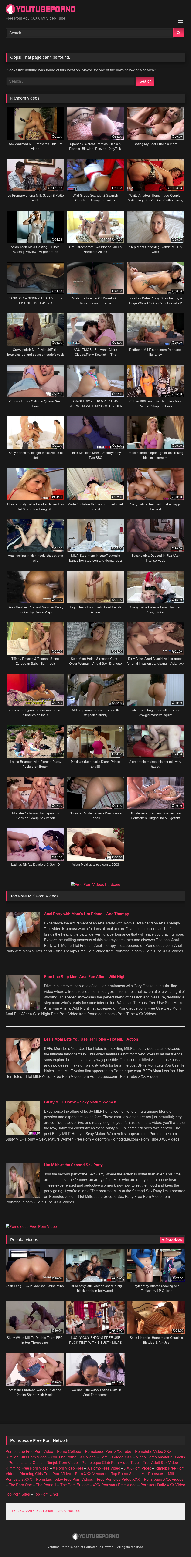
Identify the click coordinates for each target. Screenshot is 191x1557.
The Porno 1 (46, 1485)
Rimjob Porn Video (62, 1463)
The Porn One (20, 1485)
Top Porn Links (46, 1494)
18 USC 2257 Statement (33, 1511)
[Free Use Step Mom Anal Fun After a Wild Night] (22, 1009)
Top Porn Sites (18, 1494)
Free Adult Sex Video (160, 1463)
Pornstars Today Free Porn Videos (64, 1479)
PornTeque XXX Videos (163, 1479)
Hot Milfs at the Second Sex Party (73, 1165)
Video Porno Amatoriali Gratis (160, 1457)
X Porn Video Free (68, 1468)
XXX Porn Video (137, 1468)
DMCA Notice (68, 1511)
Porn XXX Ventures (91, 1474)
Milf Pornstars (152, 1474)
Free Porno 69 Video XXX (118, 1479)
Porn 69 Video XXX (116, 1457)
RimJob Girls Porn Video (26, 1457)
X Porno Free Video (103, 1468)
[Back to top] (176, 1543)
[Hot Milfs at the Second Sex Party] (22, 1197)
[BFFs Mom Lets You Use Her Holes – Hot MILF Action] (22, 1071)
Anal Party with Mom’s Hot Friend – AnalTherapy (86, 914)
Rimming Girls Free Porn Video (45, 1474)
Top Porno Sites (124, 1474)
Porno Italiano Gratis (25, 1463)
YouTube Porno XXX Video (73, 1457)
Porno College (69, 1451)
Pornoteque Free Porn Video (29, 1451)
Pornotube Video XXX (153, 1451)
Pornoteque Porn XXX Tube (108, 1451)
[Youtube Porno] (95, 10)
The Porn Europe (74, 1485)
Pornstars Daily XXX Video (162, 1485)
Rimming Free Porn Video (27, 1468)
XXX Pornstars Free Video (114, 1485)
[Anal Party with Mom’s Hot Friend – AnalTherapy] (22, 946)
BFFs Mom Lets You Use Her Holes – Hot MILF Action (91, 1039)
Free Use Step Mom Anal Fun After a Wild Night (85, 977)
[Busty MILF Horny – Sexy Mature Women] (22, 1134)
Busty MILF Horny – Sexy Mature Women (80, 1102)
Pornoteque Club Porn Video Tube (110, 1463)
